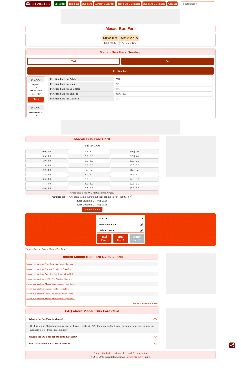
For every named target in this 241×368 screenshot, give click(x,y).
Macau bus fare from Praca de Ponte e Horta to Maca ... (50, 289)
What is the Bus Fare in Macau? (46, 319)
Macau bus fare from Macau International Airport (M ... (50, 298)
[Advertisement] (120, 16)
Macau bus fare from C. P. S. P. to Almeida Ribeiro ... (49, 279)
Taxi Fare (74, 3)
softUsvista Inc (133, 357)
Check (35, 99)
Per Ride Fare (120, 71)
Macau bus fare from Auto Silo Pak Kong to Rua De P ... (50, 274)
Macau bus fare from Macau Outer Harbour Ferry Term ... (51, 284)
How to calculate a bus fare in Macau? (49, 343)
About (97, 353)
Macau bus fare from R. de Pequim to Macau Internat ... (50, 264)
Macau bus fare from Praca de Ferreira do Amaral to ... (49, 269)
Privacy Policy (139, 353)
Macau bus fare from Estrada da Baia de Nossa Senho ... (50, 293)
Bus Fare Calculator (154, 3)
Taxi (73, 61)
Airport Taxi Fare (104, 3)
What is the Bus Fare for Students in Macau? (53, 336)
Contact (172, 3)
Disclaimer (117, 353)
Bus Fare (87, 3)
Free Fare (60, 3)
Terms (127, 353)
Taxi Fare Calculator (129, 3)
